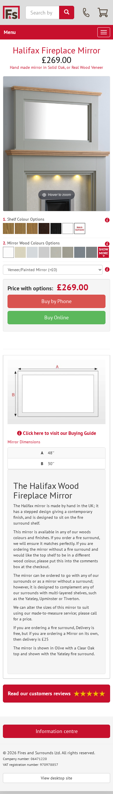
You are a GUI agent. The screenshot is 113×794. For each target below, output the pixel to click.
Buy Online (56, 317)
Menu (10, 32)
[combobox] (42, 12)
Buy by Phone (56, 301)
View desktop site (56, 778)
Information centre (57, 731)
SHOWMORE (103, 251)
